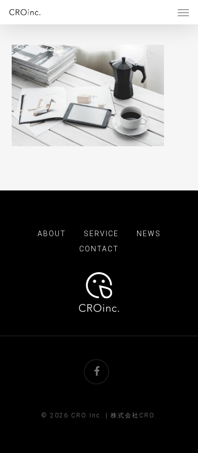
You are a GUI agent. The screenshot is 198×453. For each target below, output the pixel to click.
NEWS (149, 234)
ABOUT (52, 234)
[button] (183, 12)
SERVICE (101, 234)
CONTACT (99, 249)
